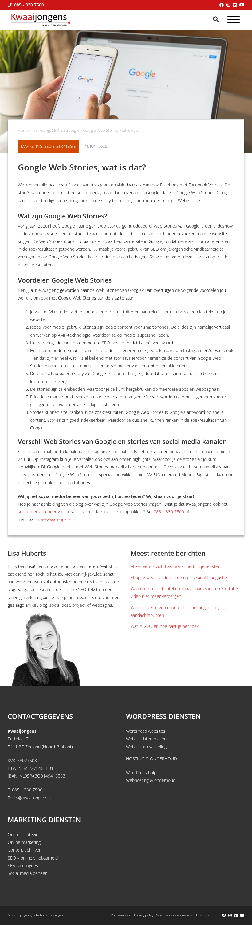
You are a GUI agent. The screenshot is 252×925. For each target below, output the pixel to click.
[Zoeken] (216, 19)
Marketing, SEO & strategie (55, 130)
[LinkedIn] (235, 5)
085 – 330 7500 (169, 512)
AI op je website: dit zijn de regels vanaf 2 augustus (179, 577)
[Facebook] (221, 5)
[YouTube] (241, 5)
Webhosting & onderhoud (150, 780)
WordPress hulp (141, 772)
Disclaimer (203, 915)
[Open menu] (233, 20)
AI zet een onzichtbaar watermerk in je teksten (175, 566)
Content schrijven (24, 850)
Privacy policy (143, 915)
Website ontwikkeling (146, 747)
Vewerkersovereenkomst (174, 915)
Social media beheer (27, 873)
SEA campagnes (23, 865)
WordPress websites (145, 731)
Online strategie (23, 834)
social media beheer (37, 512)
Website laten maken (146, 739)
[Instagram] (228, 5)
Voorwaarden (121, 915)
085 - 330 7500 (28, 5)
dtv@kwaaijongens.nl (56, 519)
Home (23, 130)
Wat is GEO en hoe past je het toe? (165, 626)
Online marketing (24, 842)
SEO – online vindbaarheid (33, 858)
